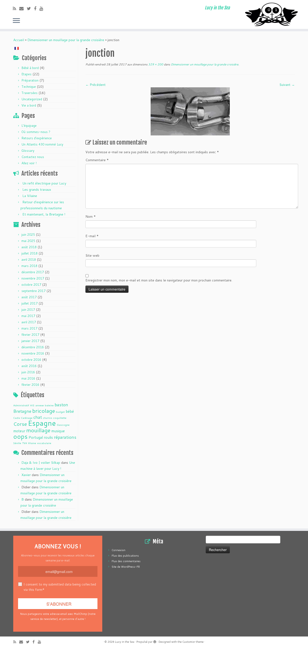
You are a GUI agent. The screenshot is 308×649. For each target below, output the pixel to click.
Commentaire (97, 160)
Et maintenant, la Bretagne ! (43, 214)
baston (61, 404)
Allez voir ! (29, 163)
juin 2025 (28, 234)
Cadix (16, 418)
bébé (70, 411)
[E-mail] (23, 8)
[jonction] (190, 111)
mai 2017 (28, 316)
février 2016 (30, 384)
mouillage (38, 430)
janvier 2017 (30, 341)
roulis (48, 437)
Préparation (29, 80)
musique (58, 430)
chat (37, 417)
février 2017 (30, 334)
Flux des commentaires (126, 561)
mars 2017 (29, 328)
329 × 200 (155, 64)
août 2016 (29, 366)
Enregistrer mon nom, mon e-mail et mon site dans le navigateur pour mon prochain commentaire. (158, 280)
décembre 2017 (32, 272)
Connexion (118, 550)
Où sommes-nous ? (35, 132)
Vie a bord (28, 105)
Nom (90, 216)
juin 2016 (28, 372)
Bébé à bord (30, 68)
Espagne (42, 423)
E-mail (92, 236)
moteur (19, 430)
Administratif (21, 405)
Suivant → (287, 84)
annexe (39, 405)
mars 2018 (29, 266)
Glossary (27, 150)
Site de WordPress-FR (126, 567)
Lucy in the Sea (124, 642)
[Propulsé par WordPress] (154, 641)
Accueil (18, 40)
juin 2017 (28, 309)
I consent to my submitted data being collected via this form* (60, 587)
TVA (24, 443)
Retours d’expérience (36, 138)
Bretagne (22, 411)
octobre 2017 (31, 284)
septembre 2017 (33, 291)
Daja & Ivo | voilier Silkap (40, 462)
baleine (49, 405)
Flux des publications (125, 556)
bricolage (43, 410)
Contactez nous (32, 157)
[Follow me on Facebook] (36, 8)
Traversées (29, 93)
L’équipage (29, 125)
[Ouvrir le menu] (16, 21)
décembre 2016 (32, 347)
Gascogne (63, 424)
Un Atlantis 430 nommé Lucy (42, 144)
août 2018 (29, 247)
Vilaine (32, 443)
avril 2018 (28, 259)
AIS (32, 405)
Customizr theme (193, 642)
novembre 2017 (32, 278)
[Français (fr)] (16, 47)
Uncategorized (31, 99)
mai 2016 (28, 378)
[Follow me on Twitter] (30, 8)
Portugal (36, 437)
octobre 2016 (31, 359)
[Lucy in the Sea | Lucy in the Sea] (272, 14)
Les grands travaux (36, 189)
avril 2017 (28, 322)
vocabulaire (44, 443)
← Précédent (95, 84)
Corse (20, 423)
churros (47, 418)
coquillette (59, 418)
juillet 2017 (29, 303)
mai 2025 (28, 241)
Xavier (26, 474)
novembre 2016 (32, 353)
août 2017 (29, 297)
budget (60, 412)
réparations (65, 437)
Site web (92, 255)
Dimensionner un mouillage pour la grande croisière (65, 40)
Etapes (26, 74)
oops (20, 436)
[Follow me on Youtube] (42, 8)
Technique (28, 86)
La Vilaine (29, 195)
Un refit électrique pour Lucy (44, 183)
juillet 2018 (29, 253)
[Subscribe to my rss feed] (16, 8)
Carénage (26, 418)
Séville (17, 443)
